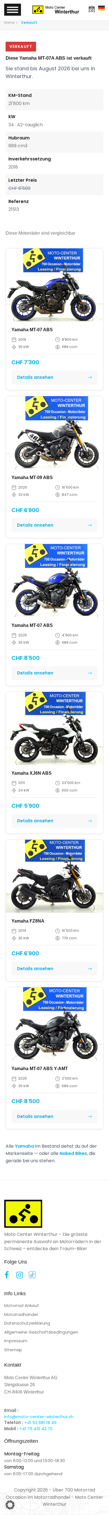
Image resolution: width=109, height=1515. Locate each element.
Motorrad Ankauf (21, 1305)
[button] (10, 1505)
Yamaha (24, 1146)
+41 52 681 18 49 (40, 1422)
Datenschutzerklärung (27, 1323)
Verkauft (29, 22)
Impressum (15, 1341)
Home (9, 22)
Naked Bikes (73, 1153)
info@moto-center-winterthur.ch (39, 1417)
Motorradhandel (21, 1314)
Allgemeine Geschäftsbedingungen (41, 1332)
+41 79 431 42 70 (36, 1429)
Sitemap (13, 1350)
